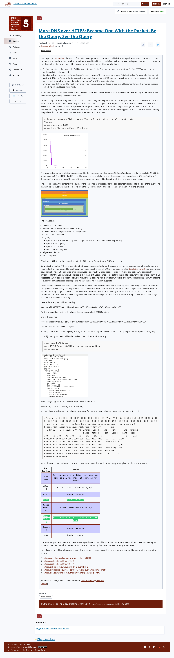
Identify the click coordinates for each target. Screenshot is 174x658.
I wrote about (60, 58)
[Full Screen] (143, 45)
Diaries (16, 41)
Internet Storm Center (25, 3)
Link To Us (12, 650)
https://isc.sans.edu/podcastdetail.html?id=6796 (110, 604)
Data (15, 58)
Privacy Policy (40, 650)
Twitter (44, 583)
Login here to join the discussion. (52, 628)
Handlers (29, 650)
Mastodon (19, 90)
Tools (15, 64)
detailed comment (137, 269)
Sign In (156, 3)
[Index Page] (7, 3)
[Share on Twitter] (158, 45)
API (28, 647)
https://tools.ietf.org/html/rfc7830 (58, 561)
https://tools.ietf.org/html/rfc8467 (58, 564)
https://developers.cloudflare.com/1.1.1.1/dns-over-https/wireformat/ (74, 570)
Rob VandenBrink (139, 11)
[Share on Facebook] (150, 45)
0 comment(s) (46, 51)
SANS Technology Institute (92, 580)
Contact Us (17, 69)
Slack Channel (19, 85)
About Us (16, 75)
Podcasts (16, 47)
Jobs (15, 52)
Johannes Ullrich (47, 46)
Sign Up (166, 3)
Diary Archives (46, 639)
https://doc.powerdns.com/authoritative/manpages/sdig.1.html (71, 572)
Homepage (17, 35)
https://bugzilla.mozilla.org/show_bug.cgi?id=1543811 (67, 558)
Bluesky (20, 96)
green (162, 11)
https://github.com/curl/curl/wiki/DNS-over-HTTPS (65, 567)
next (39, 18)
